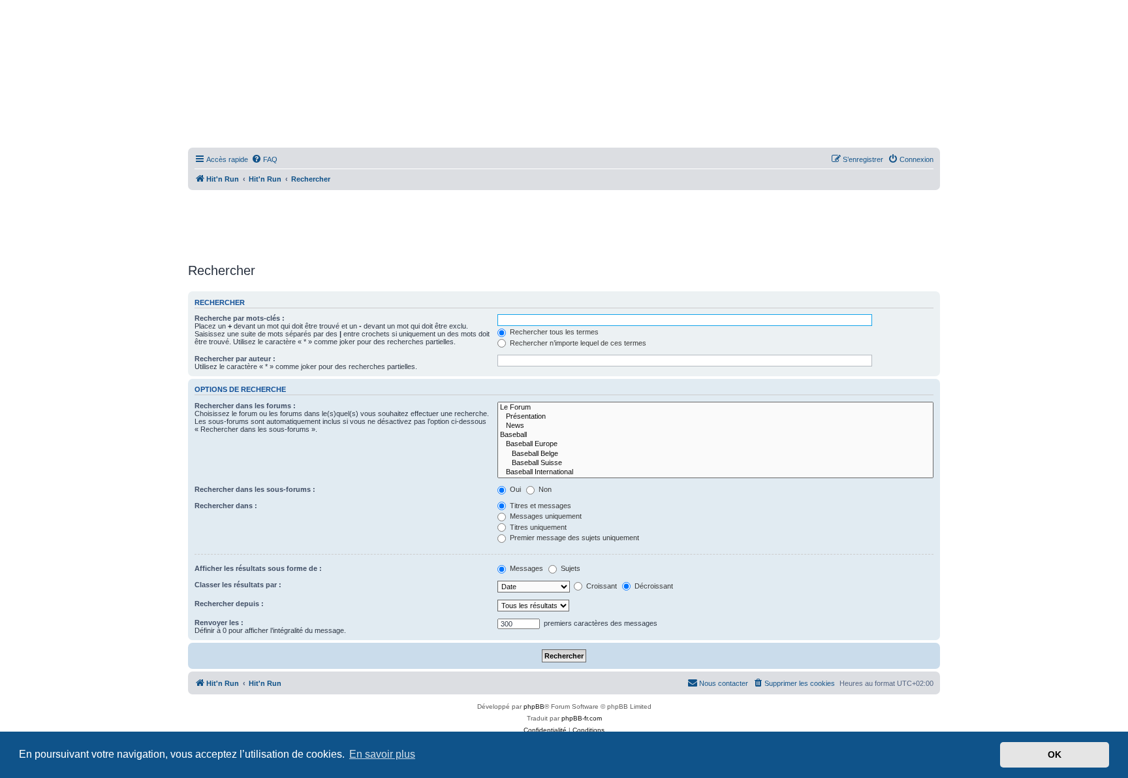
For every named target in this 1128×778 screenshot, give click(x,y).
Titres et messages (539, 506)
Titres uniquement (537, 527)
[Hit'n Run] (198, 14)
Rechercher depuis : (229, 604)
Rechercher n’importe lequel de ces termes (577, 343)
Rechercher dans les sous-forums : (255, 489)
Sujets (569, 568)
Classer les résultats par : (238, 585)
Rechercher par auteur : (235, 359)
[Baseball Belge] (715, 454)
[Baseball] (715, 435)
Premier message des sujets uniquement (573, 538)
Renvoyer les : (219, 622)
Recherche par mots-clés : (240, 318)
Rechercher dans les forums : (245, 406)
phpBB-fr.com (581, 718)
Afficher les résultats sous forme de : (258, 568)
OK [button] (1054, 754)
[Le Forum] (715, 407)
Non (544, 489)
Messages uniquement (545, 516)
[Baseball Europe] (715, 444)
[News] (715, 425)
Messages (525, 568)
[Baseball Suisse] (715, 463)
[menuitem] (264, 159)
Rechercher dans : (226, 506)
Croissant (600, 586)
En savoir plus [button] (382, 754)
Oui (514, 489)
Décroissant (653, 586)
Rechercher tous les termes (553, 332)
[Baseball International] (715, 472)
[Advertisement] (564, 222)
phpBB (534, 706)
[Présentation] (715, 416)
